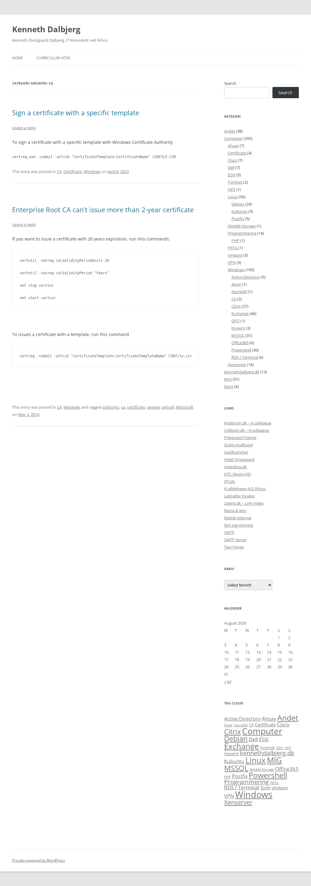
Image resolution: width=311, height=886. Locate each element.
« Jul (227, 681)
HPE (231, 189)
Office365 (239, 342)
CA (59, 171)
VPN (232, 262)
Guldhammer (236, 452)
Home (17, 58)
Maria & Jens (235, 510)
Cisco (232, 160)
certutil (168, 407)
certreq (153, 407)
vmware (235, 255)
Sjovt (228, 386)
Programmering (242, 233)
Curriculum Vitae (53, 58)
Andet (229, 131)
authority (110, 407)
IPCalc (229, 481)
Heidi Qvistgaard (239, 459)
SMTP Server (235, 539)
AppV (236, 284)
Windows (92, 171)
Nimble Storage (242, 226)
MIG (228, 379)
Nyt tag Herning (238, 525)
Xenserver (237, 364)
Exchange (240, 313)
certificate (136, 407)
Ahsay (233, 145)
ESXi (231, 175)
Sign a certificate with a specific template (75, 112)
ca (123, 407)
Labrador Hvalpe (239, 496)
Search (230, 83)
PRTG (233, 248)
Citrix (236, 306)
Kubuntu (239, 211)
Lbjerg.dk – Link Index (244, 503)
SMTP (229, 532)
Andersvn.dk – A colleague (247, 423)
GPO (235, 321)
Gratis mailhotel (238, 445)
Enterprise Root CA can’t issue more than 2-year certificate (103, 209)
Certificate (72, 171)
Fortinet (235, 182)
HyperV (238, 328)
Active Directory (245, 277)
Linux (233, 196)
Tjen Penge (234, 547)
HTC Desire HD (237, 474)
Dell (231, 167)
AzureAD (239, 291)
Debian (237, 204)
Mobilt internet (237, 518)
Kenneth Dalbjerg (46, 29)
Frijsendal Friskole (240, 437)
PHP (235, 240)
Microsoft (184, 407)
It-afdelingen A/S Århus (244, 488)
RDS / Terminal (244, 357)
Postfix (237, 218)
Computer (233, 138)
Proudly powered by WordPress (38, 860)
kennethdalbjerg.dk (241, 372)
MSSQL (237, 335)
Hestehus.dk (235, 466)
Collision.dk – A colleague (246, 430)
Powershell (241, 350)
